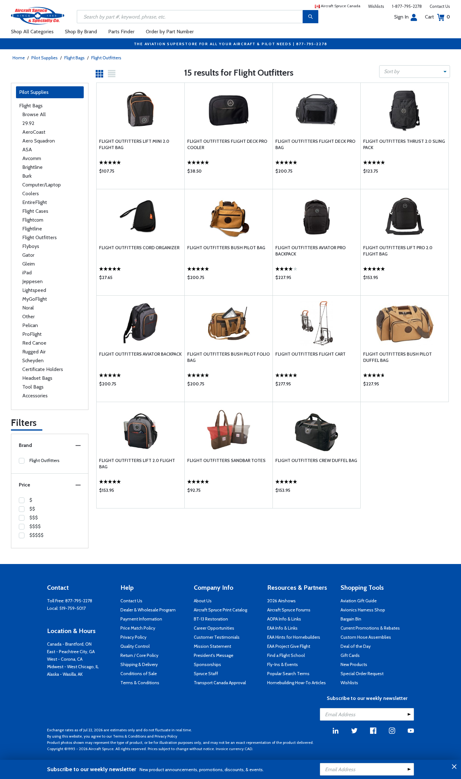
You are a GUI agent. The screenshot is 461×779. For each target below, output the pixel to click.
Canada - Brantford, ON (69, 644)
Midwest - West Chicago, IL (73, 666)
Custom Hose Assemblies (366, 637)
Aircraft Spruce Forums (288, 610)
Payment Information (141, 619)
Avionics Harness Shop (363, 610)
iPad (27, 273)
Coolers (30, 193)
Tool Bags (33, 387)
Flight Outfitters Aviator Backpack (140, 354)
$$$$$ (36, 535)
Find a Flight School (286, 655)
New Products (354, 664)
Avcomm (31, 158)
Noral (28, 308)
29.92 (28, 123)
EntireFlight (34, 202)
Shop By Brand (81, 32)
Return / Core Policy (139, 655)
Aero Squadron (38, 141)
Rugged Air (34, 352)
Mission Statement (212, 646)
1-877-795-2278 (407, 6)
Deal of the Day (356, 646)
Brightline (32, 167)
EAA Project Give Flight (288, 646)
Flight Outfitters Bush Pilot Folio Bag (228, 357)
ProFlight (32, 334)
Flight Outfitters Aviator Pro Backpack (310, 251)
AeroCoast (33, 132)
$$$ (33, 517)
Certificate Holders (42, 369)
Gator (28, 255)
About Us (203, 601)
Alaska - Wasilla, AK (65, 674)
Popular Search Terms (288, 673)
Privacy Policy (133, 637)
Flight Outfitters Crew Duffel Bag (316, 460)
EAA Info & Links (282, 628)
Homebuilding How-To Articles (296, 682)
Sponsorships (207, 664)
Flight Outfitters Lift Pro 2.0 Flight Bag (397, 251)
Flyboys (30, 246)
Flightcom (32, 220)
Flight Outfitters (106, 58)
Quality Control (135, 646)
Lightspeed (34, 290)
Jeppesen (32, 281)
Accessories (35, 396)
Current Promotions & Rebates (370, 628)
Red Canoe (34, 343)
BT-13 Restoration (211, 619)
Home (19, 58)
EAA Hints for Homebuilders (293, 637)
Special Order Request (362, 673)
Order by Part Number (170, 32)
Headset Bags (37, 378)
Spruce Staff (206, 673)
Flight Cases (35, 211)
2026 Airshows (281, 601)
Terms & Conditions (139, 682)
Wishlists (376, 6)
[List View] (111, 74)
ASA (27, 150)
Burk (27, 176)
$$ (32, 509)
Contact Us (440, 6)
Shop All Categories (32, 32)
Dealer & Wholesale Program (148, 610)
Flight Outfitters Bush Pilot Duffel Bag (397, 357)
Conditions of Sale (138, 673)
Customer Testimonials (217, 637)
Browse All (34, 114)
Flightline (32, 229)
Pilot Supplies (44, 58)
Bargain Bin (351, 619)
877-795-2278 (78, 601)
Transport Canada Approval (220, 682)
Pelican (30, 325)
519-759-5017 (72, 608)
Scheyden (33, 360)
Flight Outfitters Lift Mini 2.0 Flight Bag (134, 144)
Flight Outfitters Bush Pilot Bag (226, 247)
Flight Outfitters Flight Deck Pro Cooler (227, 144)
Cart (437, 17)
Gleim (28, 264)
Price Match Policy (137, 628)
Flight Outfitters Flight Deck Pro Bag (315, 144)
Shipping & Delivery (139, 664)
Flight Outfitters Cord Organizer (139, 247)
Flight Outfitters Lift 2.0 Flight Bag (137, 464)
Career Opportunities (214, 628)
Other (28, 317)
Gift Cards (350, 655)
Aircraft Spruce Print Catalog (220, 610)
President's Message (213, 655)
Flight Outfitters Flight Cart (310, 354)
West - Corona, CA (64, 659)
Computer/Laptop (41, 185)
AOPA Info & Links (284, 619)
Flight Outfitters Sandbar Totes (226, 460)
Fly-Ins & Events (282, 664)
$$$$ (35, 526)
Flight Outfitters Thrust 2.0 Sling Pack (404, 144)
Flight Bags (74, 58)
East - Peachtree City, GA (71, 651)
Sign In (401, 17)
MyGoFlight (34, 299)
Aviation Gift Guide (359, 601)
